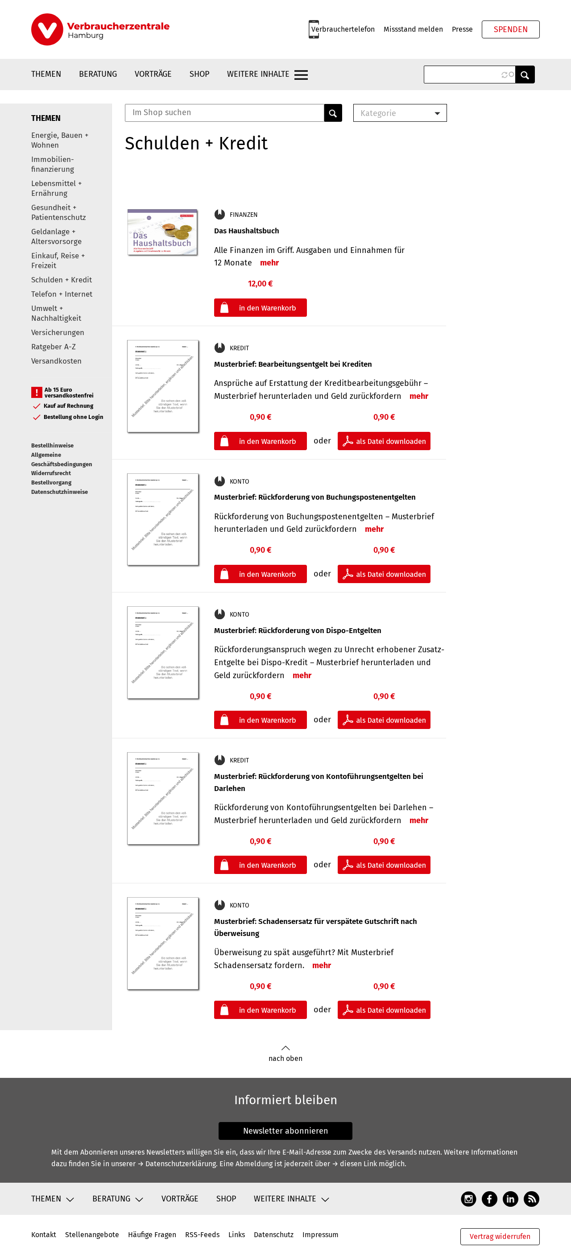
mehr (269, 263)
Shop (199, 74)
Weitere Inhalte (258, 74)
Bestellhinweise (52, 445)
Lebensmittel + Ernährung (56, 188)
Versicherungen (57, 332)
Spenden (511, 29)
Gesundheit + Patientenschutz (58, 212)
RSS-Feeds (202, 1234)
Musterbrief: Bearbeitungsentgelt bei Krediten (293, 364)
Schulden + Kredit (61, 280)
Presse (462, 29)
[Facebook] (489, 1199)
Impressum (320, 1234)
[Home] (100, 29)
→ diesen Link (354, 1164)
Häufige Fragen (152, 1234)
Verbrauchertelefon (343, 29)
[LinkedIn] (510, 1199)
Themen (46, 74)
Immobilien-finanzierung (52, 164)
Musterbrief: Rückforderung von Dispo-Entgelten (297, 630)
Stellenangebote (92, 1234)
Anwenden (525, 74)
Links (236, 1234)
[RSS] (531, 1199)
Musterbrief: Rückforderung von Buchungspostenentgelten (315, 497)
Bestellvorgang (51, 482)
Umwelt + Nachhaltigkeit (56, 313)
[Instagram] (468, 1199)
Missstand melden (413, 29)
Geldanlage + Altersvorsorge (56, 236)
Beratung (98, 74)
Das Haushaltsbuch (246, 231)
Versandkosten (56, 361)
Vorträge (153, 74)
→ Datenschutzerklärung (176, 1164)
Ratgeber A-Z (53, 347)
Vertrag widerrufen (500, 1236)
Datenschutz (274, 1234)
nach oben (285, 1058)
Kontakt (43, 1234)
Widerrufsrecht (51, 473)
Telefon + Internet (61, 294)
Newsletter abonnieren (285, 1131)
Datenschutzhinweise (59, 492)
